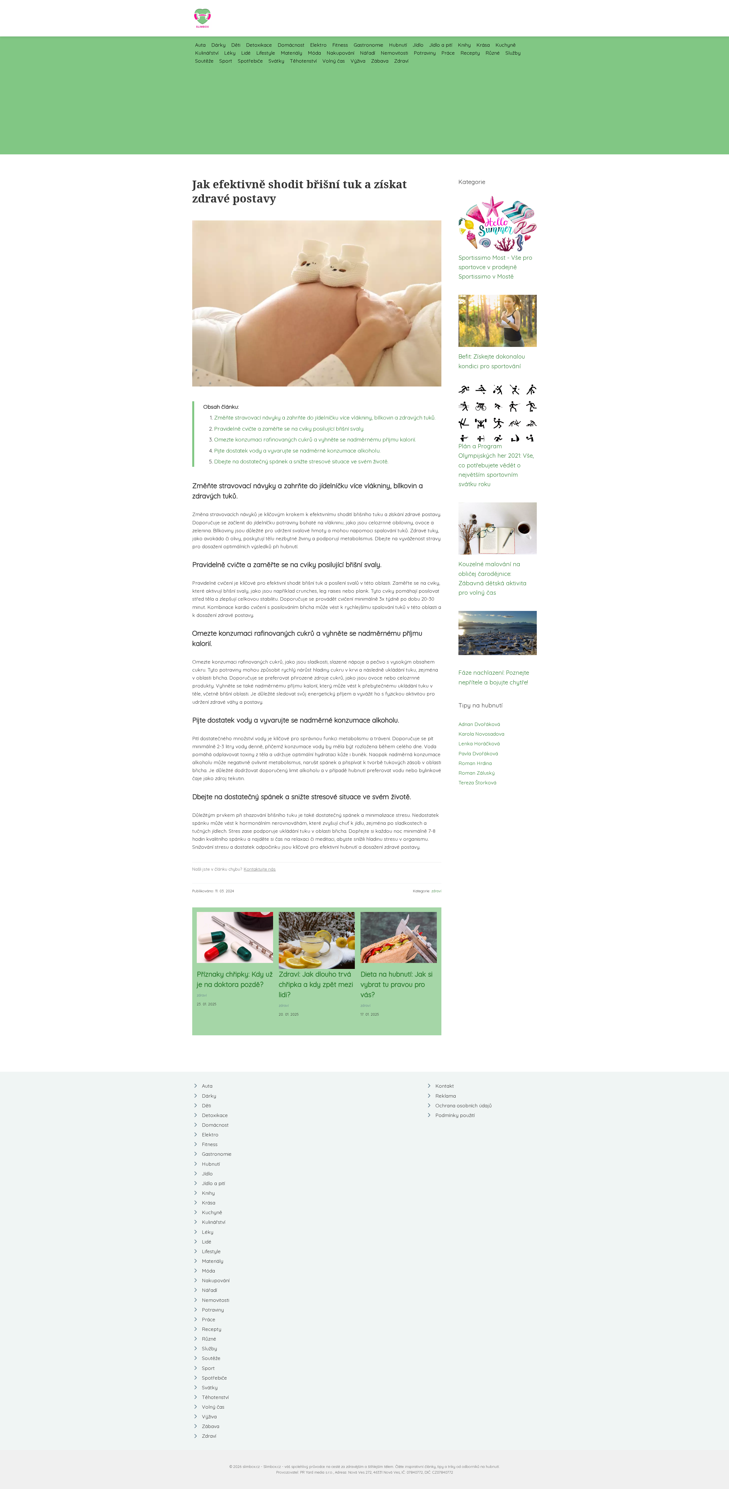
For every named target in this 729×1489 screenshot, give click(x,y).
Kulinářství (206, 53)
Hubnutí (398, 45)
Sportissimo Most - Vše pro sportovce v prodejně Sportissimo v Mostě (495, 267)
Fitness (340, 45)
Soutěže (204, 61)
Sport (225, 61)
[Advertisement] (364, 107)
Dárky (218, 45)
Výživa (358, 61)
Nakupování (340, 53)
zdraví (436, 891)
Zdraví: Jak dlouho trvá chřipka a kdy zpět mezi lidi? (316, 984)
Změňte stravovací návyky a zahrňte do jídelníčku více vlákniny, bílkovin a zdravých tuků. (324, 417)
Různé (493, 53)
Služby (513, 53)
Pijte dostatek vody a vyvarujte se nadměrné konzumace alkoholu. (297, 450)
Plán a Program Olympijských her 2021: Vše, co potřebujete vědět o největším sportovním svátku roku (496, 465)
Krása (483, 45)
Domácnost (291, 45)
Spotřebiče (250, 61)
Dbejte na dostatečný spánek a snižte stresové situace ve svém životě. (301, 461)
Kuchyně (505, 45)
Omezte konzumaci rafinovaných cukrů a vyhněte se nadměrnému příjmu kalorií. (315, 439)
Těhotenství (303, 61)
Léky (230, 53)
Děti (235, 45)
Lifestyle (265, 53)
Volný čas (333, 61)
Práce (448, 53)
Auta (200, 45)
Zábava (379, 61)
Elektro (318, 45)
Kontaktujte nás (260, 869)
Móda (314, 53)
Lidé (246, 53)
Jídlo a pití (440, 45)
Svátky (276, 61)
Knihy (464, 45)
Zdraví (401, 61)
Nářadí (367, 53)
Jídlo (418, 45)
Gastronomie (368, 45)
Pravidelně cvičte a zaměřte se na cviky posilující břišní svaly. (289, 428)
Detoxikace (259, 45)
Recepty (470, 53)
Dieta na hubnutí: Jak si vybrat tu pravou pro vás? (397, 984)
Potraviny (425, 53)
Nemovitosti (394, 53)
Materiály (291, 53)
